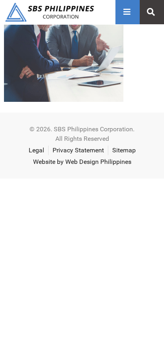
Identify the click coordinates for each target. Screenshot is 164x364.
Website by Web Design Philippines (82, 161)
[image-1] (63, 99)
